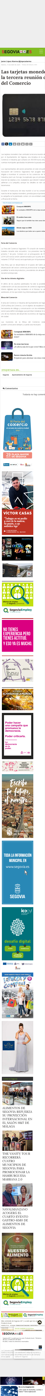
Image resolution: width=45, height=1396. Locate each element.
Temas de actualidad (23, 1325)
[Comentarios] (23, 144)
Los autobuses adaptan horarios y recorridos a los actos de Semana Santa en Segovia (27, 1354)
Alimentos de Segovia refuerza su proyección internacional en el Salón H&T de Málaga (17, 1117)
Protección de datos (14, 1339)
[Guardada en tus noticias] (18, 144)
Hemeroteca (5, 1325)
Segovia (6, 375)
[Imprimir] (14, 144)
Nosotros (34, 1325)
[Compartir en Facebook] (2, 144)
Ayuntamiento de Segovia (22, 375)
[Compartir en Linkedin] (10, 144)
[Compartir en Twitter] (6, 143)
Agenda (12, 1325)
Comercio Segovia (10, 1079)
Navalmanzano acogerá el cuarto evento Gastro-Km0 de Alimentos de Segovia (15, 1218)
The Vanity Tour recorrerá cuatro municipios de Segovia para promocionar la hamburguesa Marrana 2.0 (16, 1166)
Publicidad (4, 1328)
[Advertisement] (22, 24)
